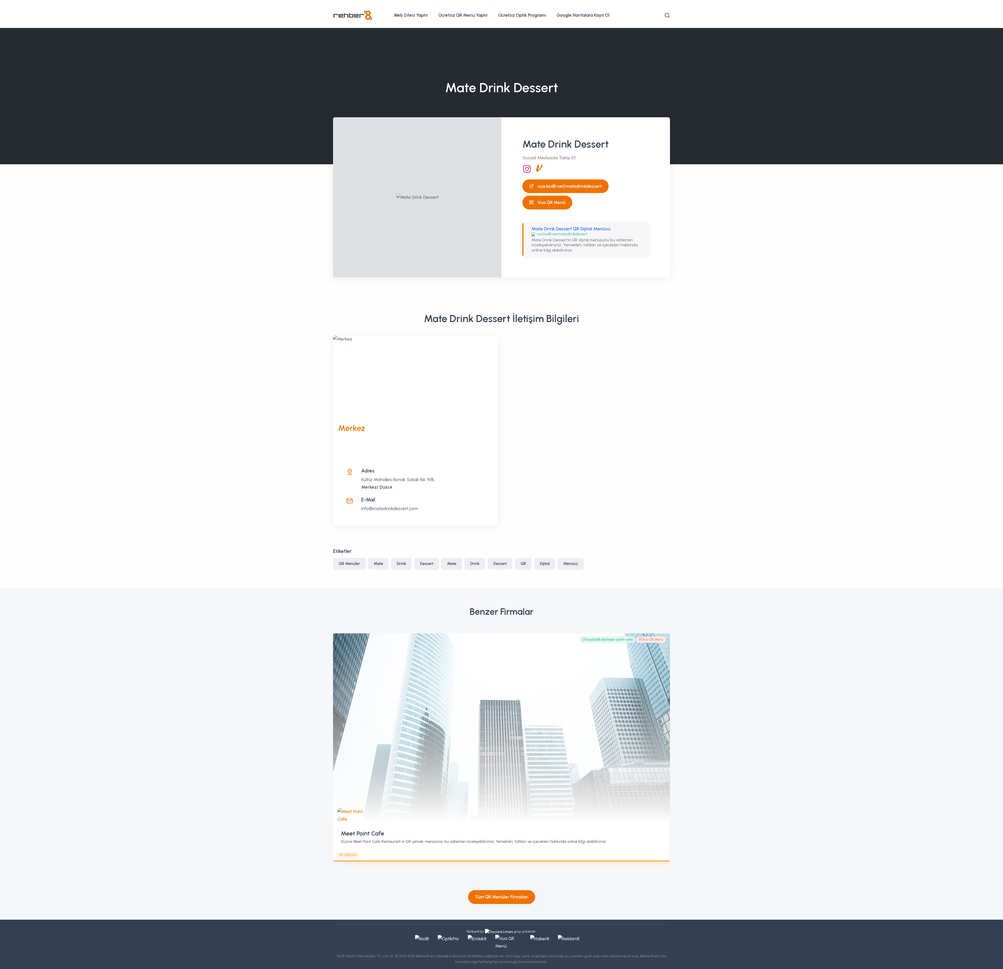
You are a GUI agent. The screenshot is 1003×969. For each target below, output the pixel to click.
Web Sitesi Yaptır (411, 15)
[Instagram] (527, 169)
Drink (401, 563)
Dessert (426, 563)
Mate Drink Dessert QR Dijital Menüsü (571, 229)
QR (523, 563)
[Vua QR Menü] (539, 169)
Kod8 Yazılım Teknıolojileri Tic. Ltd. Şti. (365, 956)
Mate (378, 563)
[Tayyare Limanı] (499, 931)
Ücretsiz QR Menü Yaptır (463, 15)
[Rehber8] (352, 15)
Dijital (545, 563)
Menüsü (570, 563)
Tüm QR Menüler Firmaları (501, 897)
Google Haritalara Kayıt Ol (583, 15)
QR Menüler (349, 563)
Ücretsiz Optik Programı (522, 15)
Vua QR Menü (551, 202)
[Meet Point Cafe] (501, 728)
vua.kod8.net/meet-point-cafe (609, 639)
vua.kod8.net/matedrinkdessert (570, 186)
